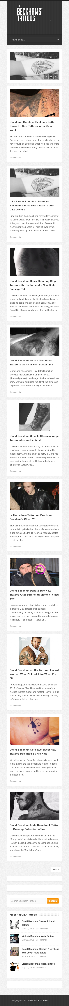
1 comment (41, 967)
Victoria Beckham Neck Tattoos (38, 964)
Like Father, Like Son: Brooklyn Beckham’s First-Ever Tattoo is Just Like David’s (32, 205)
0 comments (15, 157)
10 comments (42, 929)
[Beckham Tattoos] (33, 20)
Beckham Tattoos (38, 1000)
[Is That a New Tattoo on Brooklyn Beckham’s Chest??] (34, 509)
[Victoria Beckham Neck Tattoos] (14, 970)
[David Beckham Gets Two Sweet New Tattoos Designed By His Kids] (34, 744)
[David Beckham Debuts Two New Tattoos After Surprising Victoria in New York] (34, 585)
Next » (56, 869)
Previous (46, 76)
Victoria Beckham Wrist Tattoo (38, 936)
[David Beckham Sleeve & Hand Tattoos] (14, 928)
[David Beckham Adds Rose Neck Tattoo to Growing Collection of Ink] (34, 819)
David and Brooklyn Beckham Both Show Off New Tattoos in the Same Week (32, 126)
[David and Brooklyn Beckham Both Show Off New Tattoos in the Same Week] (34, 116)
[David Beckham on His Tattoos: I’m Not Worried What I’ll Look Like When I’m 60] (34, 664)
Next (51, 76)
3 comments (40, 956)
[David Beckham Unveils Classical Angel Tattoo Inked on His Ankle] (34, 430)
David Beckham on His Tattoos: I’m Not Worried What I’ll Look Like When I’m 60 (34, 674)
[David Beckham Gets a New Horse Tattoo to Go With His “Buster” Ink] (34, 355)
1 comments (15, 392)
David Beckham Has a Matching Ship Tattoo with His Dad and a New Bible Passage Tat (33, 285)
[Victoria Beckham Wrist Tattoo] (14, 942)
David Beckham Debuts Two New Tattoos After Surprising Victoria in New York (34, 594)
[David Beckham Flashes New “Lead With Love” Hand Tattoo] (14, 955)
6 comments (41, 940)
